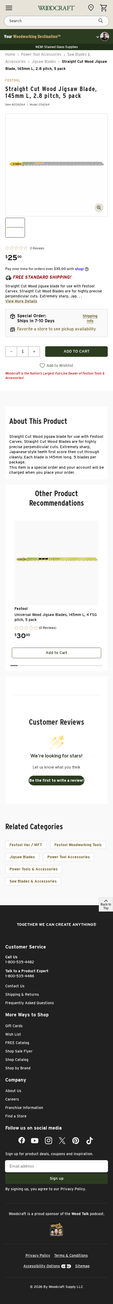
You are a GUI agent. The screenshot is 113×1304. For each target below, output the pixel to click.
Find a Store (16, 1116)
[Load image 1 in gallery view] (15, 228)
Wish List (13, 1034)
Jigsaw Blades (44, 61)
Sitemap (82, 1266)
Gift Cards (14, 1026)
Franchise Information (24, 1108)
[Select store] (92, 7)
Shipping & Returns (22, 994)
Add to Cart (56, 652)
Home (10, 54)
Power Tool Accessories (41, 54)
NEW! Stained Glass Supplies (56, 47)
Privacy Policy (72, 1189)
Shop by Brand (17, 1068)
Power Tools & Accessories (33, 869)
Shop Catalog (16, 1060)
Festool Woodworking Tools (78, 845)
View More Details (21, 301)
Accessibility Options (41, 1266)
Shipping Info (90, 318)
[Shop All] (9, 8)
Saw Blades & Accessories (33, 881)
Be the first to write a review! (56, 780)
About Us (13, 1091)
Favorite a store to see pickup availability (56, 328)
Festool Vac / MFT (25, 845)
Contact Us (14, 986)
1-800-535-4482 (19, 962)
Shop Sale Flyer (19, 1051)
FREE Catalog (17, 1043)
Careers (12, 1099)
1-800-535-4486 (19, 976)
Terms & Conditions (71, 1255)
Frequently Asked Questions (29, 1003)
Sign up (57, 1178)
